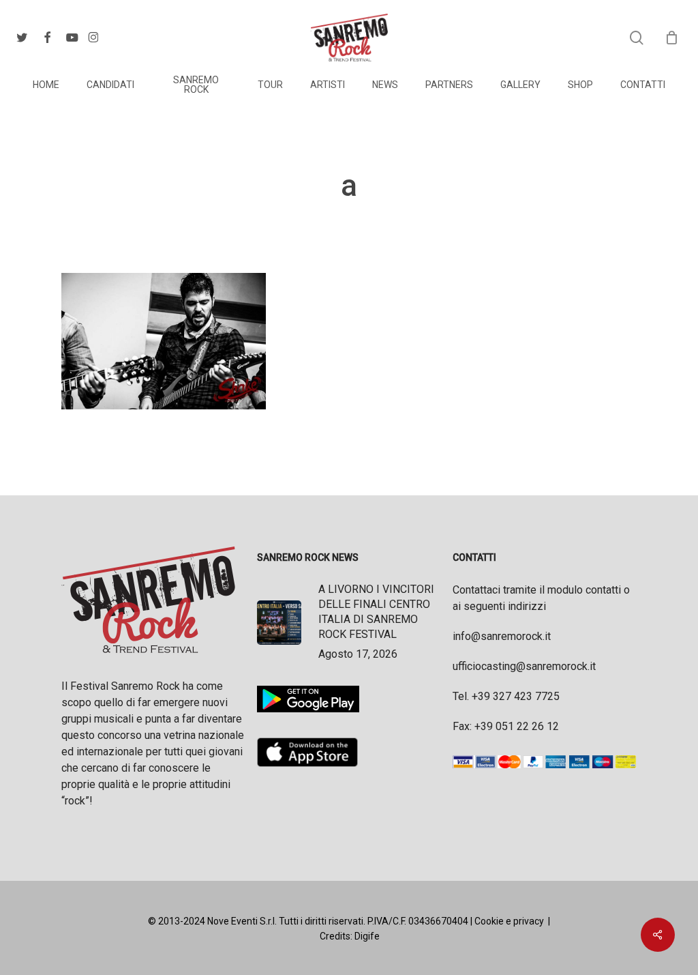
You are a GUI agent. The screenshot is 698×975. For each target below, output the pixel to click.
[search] (636, 38)
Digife (367, 936)
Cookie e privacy (509, 921)
